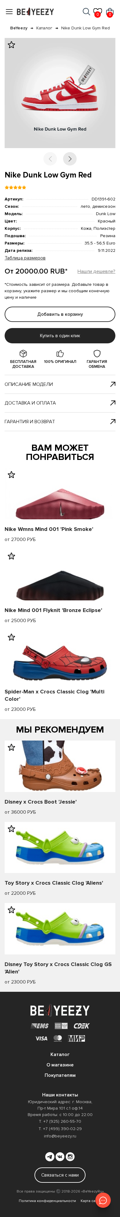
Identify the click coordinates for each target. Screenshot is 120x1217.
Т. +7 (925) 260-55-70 (60, 1121)
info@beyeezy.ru (60, 1136)
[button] (70, 159)
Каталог (44, 28)
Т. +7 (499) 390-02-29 (60, 1128)
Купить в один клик (60, 335)
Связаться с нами (60, 1175)
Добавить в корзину (60, 314)
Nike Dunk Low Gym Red (85, 28)
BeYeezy (18, 28)
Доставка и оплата (30, 403)
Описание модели (29, 384)
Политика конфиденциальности (47, 1201)
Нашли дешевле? (96, 271)
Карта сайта (91, 1201)
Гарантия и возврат (30, 422)
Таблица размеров (25, 258)
